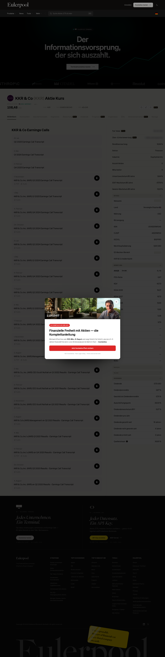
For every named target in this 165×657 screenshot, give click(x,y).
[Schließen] (116, 302)
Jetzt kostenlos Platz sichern (82, 348)
